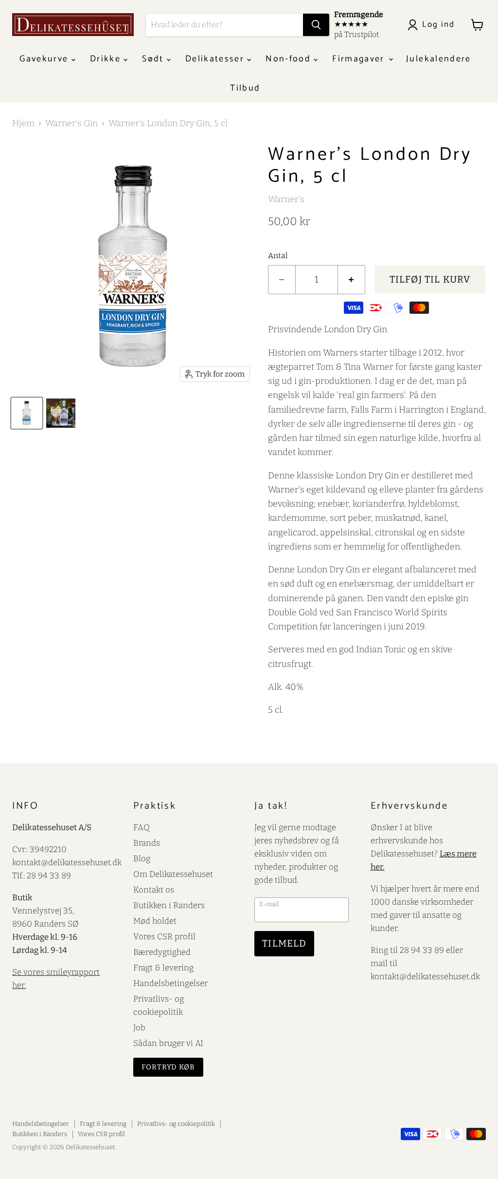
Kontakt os (153, 889)
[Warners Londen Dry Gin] (60, 413)
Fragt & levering (163, 967)
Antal (278, 255)
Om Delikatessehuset (173, 874)
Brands (146, 843)
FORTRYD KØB (168, 1067)
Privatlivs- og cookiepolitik (176, 1123)
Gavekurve (45, 59)
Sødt (154, 59)
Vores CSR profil (164, 936)
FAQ (141, 827)
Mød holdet (155, 921)
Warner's (286, 199)
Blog (141, 858)
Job (139, 1027)
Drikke (107, 59)
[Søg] (316, 25)
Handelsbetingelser (170, 983)
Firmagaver (360, 59)
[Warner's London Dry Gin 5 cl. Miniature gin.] (26, 413)
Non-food (290, 59)
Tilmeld (284, 943)
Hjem (23, 123)
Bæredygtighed (162, 952)
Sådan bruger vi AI (168, 1043)
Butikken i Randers (169, 905)
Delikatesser (216, 59)
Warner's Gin (71, 123)
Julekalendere (438, 59)
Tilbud (245, 88)
